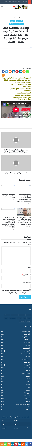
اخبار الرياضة (25, 359)
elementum (21, 315)
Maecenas (7, 315)
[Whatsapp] (27, 71)
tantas (6, 318)
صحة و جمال (25, 339)
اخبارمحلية (27, 367)
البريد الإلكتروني (26, 274)
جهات (28, 381)
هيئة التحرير (27, 409)
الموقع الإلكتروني (26, 282)
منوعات (28, 407)
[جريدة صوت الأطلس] (20, 7)
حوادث (28, 384)
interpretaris (14, 315)
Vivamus (22, 321)
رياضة (28, 387)
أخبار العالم (27, 334)
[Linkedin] (13, 71)
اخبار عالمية (27, 362)
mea (29, 318)
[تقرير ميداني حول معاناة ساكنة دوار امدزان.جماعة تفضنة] (8, 189)
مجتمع (28, 401)
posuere (19, 318)
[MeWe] (20, 71)
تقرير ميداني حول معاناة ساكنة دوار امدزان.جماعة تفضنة (8, 196)
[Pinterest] (17, 71)
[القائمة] (2, 8)
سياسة (28, 390)
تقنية (28, 379)
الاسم (29, 267)
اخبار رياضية (27, 356)
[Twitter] (6, 71)
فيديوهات (27, 395)
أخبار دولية (27, 342)
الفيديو (12, 21)
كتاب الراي (27, 398)
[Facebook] (3, 71)
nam (25, 318)
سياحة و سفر (25, 337)
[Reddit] (10, 71)
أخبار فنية (27, 345)
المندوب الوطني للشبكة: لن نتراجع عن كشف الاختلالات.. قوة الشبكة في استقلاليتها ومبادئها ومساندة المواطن (24, 220)
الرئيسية (19, 17)
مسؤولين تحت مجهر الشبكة (16, 23)
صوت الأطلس (5, 417)
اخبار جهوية (27, 351)
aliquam (28, 315)
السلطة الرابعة (26, 373)
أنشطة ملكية (26, 348)
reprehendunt (12, 318)
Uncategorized (26, 331)
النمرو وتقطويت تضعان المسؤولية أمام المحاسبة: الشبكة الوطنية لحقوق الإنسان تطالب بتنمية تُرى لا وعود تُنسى (24, 198)
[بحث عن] (30, 8)
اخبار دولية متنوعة (25, 353)
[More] (3, 75)
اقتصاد (28, 370)
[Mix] (24, 71)
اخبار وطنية (13, 17)
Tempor (28, 321)
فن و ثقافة (27, 393)
